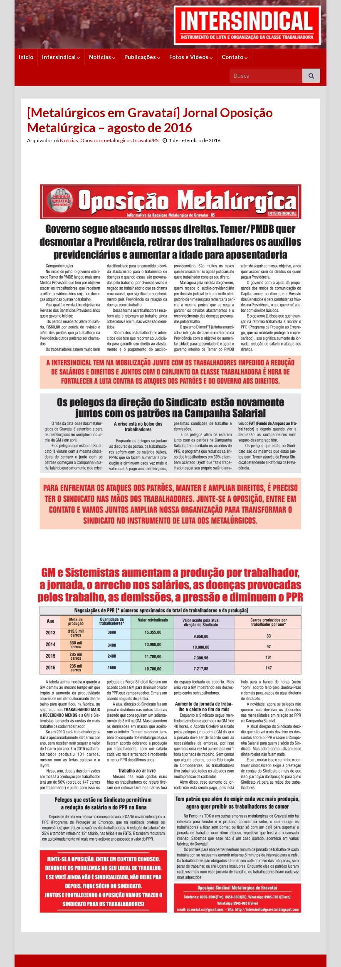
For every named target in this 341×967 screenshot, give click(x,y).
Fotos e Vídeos (189, 57)
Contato (233, 57)
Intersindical (59, 57)
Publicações (140, 57)
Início (26, 57)
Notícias (100, 57)
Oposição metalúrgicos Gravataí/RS (119, 140)
